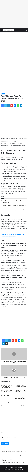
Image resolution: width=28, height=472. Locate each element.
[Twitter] (6, 340)
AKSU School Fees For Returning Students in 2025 (12, 210)
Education (7, 91)
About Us (22, 469)
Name (2, 423)
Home (3, 91)
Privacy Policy (10, 469)
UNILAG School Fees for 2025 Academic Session (20, 386)
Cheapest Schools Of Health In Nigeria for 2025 (21, 391)
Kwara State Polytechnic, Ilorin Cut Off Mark (7, 396)
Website (2, 432)
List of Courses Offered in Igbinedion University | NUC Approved (7, 392)
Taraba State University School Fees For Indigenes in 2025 (14, 455)
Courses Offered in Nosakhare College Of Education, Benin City (20, 397)
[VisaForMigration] (8, 30)
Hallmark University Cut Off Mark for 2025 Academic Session (6, 386)
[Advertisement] (14, 14)
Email (2, 427)
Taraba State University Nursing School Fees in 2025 (13, 462)
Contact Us (16, 469)
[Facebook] (3, 340)
